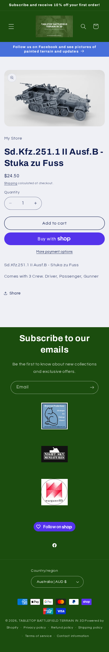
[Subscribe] (92, 387)
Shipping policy (90, 627)
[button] (11, 26)
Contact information (73, 636)
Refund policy (62, 627)
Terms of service (38, 636)
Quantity (12, 192)
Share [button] (15, 293)
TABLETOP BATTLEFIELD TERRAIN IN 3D (51, 620)
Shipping (10, 183)
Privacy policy (35, 627)
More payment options (54, 252)
